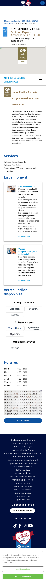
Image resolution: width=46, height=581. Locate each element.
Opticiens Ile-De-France (23, 450)
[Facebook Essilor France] (20, 525)
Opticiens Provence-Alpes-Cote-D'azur (23, 453)
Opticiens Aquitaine (23, 444)
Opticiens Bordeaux (23, 490)
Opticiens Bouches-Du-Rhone (23, 463)
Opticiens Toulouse (23, 487)
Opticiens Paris (23, 483)
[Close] (43, 551)
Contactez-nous (24, 510)
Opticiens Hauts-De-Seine (23, 476)
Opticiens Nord (23, 470)
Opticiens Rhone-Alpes (23, 456)
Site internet (23, 421)
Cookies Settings (23, 569)
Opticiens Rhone (23, 473)
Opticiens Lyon (23, 500)
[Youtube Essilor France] (30, 525)
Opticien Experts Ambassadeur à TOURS (25, 34)
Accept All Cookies (23, 576)
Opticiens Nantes (23, 493)
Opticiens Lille (23, 496)
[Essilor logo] (23, 3)
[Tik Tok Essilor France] (15, 525)
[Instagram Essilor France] (24, 525)
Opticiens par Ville (23, 480)
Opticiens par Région (23, 440)
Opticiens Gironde (23, 467)
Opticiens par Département (23, 460)
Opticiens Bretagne (23, 447)
